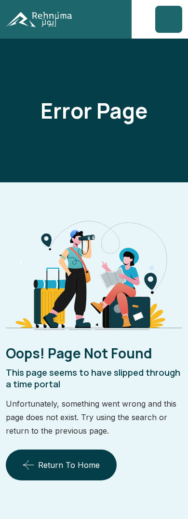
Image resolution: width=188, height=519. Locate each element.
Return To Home (69, 465)
